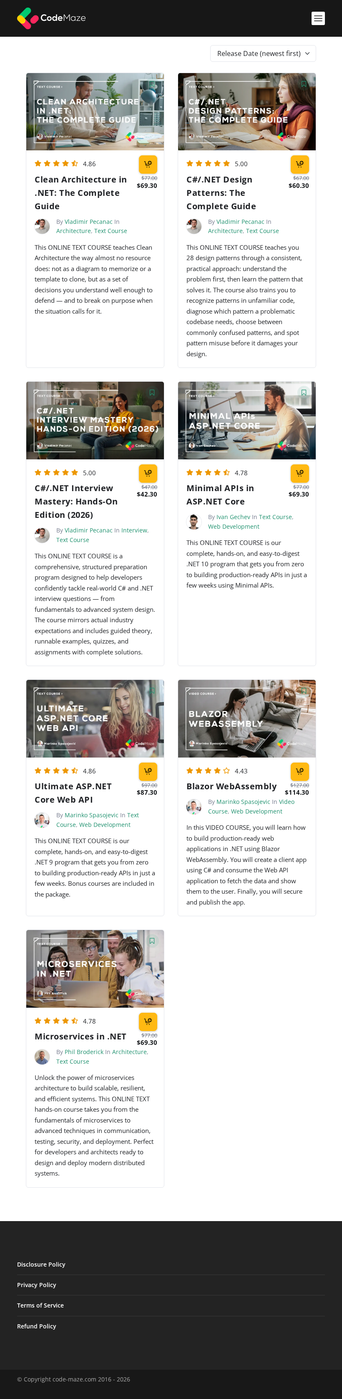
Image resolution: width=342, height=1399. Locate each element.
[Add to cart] (148, 164)
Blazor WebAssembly (231, 786)
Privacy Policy (36, 1285)
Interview (134, 530)
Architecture (73, 231)
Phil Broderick (84, 1052)
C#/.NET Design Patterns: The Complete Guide (221, 193)
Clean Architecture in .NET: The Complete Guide (81, 193)
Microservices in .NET (81, 1036)
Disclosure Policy (41, 1264)
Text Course (110, 231)
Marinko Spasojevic (91, 815)
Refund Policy (36, 1326)
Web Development (233, 526)
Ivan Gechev (233, 517)
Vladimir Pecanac (89, 222)
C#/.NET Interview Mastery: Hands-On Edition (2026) (76, 501)
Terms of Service (40, 1305)
